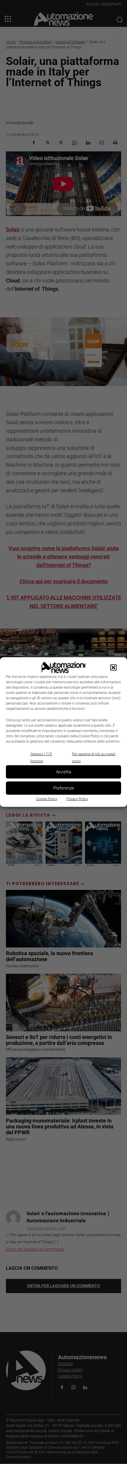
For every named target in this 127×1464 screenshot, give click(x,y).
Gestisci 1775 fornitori (41, 757)
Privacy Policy (77, 799)
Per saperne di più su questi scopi (93, 757)
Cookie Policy (46, 799)
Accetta (63, 772)
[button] (113, 667)
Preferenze (63, 788)
